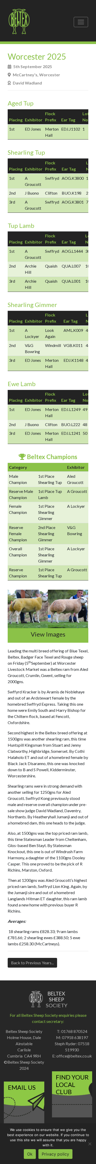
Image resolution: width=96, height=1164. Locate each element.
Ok (30, 1154)
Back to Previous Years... (32, 962)
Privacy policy (55, 1154)
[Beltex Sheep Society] (21, 22)
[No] (89, 1143)
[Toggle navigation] (81, 22)
